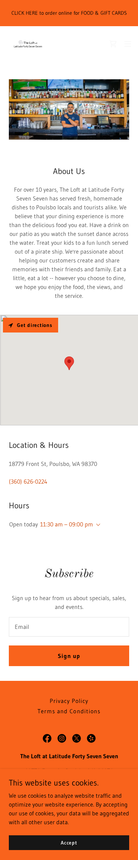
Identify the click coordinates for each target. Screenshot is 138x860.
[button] (127, 43)
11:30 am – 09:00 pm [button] (66, 524)
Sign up (69, 655)
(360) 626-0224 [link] (28, 481)
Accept (69, 842)
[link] (28, 44)
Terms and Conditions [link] (69, 711)
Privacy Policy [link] (69, 700)
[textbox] (69, 627)
